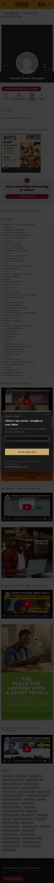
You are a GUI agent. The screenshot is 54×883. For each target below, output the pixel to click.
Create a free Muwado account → (17, 466)
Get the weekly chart (27, 451)
